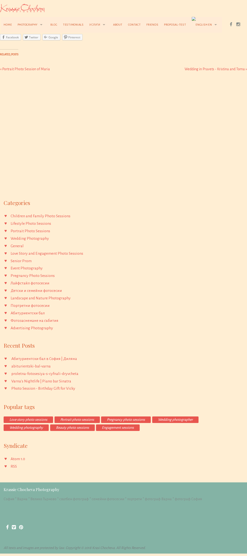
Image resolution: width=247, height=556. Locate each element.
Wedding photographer (175, 420)
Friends (152, 24)
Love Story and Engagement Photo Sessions (47, 253)
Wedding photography (26, 427)
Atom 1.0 (18, 459)
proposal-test (175, 24)
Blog (53, 24)
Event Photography (27, 268)
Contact (134, 24)
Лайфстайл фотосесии (30, 283)
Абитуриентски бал (28, 313)
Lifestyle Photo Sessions (31, 223)
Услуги (94, 24)
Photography (28, 24)
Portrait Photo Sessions (30, 231)
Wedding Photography (30, 238)
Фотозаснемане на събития (34, 320)
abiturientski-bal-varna (31, 366)
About (118, 24)
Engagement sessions (118, 427)
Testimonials (73, 24)
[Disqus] (123, 137)
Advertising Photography (32, 328)
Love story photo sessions (28, 420)
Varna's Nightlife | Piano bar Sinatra (41, 381)
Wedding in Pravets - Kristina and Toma (216, 69)
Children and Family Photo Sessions (40, 216)
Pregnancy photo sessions (126, 420)
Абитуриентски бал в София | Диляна (44, 359)
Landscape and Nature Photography (41, 298)
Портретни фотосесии (30, 305)
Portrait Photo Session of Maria (25, 69)
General (17, 246)
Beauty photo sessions (72, 427)
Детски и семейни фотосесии (36, 291)
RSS (14, 466)
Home (8, 24)
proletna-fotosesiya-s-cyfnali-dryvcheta (44, 374)
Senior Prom (21, 261)
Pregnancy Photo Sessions (33, 276)
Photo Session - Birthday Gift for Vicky (43, 388)
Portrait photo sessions (77, 420)
